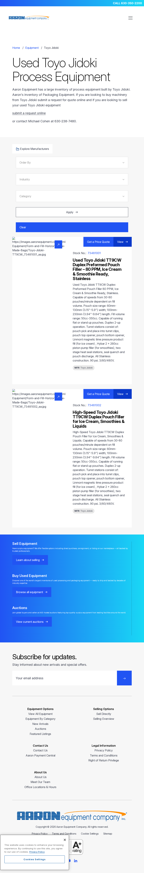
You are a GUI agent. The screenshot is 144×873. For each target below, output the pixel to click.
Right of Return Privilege (103, 760)
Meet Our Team (40, 782)
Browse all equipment (29, 592)
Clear (22, 227)
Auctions (40, 729)
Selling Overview (103, 719)
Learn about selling (28, 560)
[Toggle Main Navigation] (130, 18)
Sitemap (107, 833)
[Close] (65, 840)
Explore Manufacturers (34, 149)
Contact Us (40, 750)
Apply (69, 212)
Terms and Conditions (103, 755)
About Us (40, 777)
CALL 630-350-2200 (127, 3)
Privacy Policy (103, 750)
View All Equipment (40, 714)
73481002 (94, 405)
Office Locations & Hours (40, 787)
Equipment (32, 47)
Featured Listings (40, 734)
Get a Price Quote (98, 242)
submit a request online (29, 113)
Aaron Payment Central (40, 755)
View (120, 242)
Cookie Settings (90, 833)
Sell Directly (103, 714)
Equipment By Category (40, 719)
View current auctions (30, 621)
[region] (34, 852)
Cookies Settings (35, 859)
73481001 (94, 253)
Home (16, 47)
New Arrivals (40, 724)
